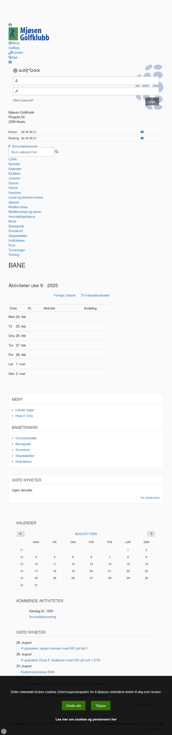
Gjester (14, 202)
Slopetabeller (18, 235)
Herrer (13, 187)
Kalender (15, 168)
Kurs (12, 245)
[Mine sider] (10, 24)
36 (21, 585)
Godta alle (73, 705)
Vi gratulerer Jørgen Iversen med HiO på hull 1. (55, 648)
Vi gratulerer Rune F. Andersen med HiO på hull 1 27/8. (61, 660)
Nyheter (14, 163)
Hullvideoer (17, 240)
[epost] (142, 132)
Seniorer (15, 192)
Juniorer (14, 178)
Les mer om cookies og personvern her (86, 719)
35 (21, 578)
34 (21, 571)
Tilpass (100, 705)
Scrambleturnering (42, 616)
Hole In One (24, 415)
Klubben (14, 173)
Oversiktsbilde (26, 438)
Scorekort (16, 230)
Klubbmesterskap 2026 (37, 671)
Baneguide (16, 226)
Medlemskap (18, 206)
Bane (12, 221)
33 (21, 564)
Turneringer (17, 249)
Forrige (59, 295)
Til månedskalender (95, 295)
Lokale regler (24, 409)
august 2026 (86, 533)
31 (21, 550)
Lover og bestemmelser (26, 197)
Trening (14, 254)
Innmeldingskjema (22, 216)
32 (21, 557)
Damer (14, 183)
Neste (71, 295)
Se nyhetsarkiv (150, 497)
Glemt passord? (23, 100)
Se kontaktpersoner (24, 146)
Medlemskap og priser (25, 211)
